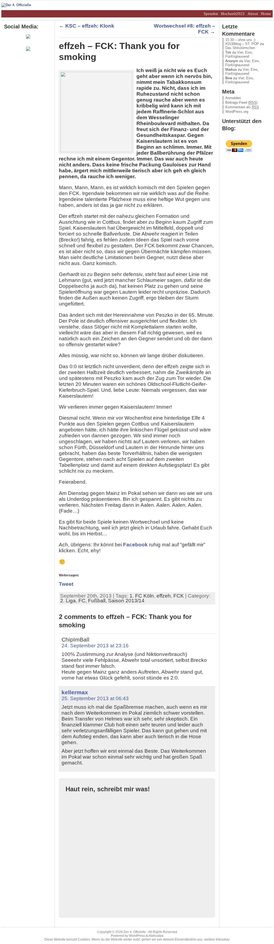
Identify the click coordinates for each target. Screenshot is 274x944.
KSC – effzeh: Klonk (89, 26)
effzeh (164, 596)
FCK (178, 596)
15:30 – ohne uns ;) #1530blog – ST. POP (242, 42)
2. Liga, (69, 600)
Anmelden (233, 98)
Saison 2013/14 (126, 600)
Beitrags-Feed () (241, 102)
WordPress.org (236, 112)
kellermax (75, 692)
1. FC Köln (142, 596)
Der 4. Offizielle (135, 932)
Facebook (135, 544)
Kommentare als (242, 107)
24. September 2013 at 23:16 (95, 645)
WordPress (137, 936)
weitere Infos (213, 939)
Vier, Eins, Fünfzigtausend (239, 54)
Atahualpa (156, 936)
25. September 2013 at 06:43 (95, 698)
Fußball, (98, 600)
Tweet (66, 584)
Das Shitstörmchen (240, 48)
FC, (83, 600)
